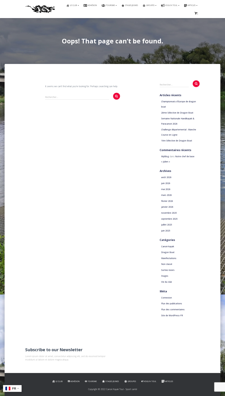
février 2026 (167, 201)
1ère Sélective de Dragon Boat (176, 140)
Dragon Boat (167, 252)
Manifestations (168, 258)
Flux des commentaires (173, 309)
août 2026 (166, 177)
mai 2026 (165, 189)
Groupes (150, 5)
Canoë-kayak (167, 246)
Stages (164, 275)
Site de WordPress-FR (172, 315)
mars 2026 (166, 195)
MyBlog (165, 156)
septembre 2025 (169, 218)
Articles (192, 5)
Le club (73, 5)
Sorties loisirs (167, 270)
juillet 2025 (166, 224)
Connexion (166, 297)
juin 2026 (165, 183)
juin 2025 (165, 230)
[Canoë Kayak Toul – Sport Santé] (40, 9)
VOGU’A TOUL (171, 5)
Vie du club (166, 281)
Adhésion (92, 5)
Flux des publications (171, 303)
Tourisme (110, 5)
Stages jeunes (131, 5)
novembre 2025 (169, 212)
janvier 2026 (167, 206)
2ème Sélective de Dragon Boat (177, 112)
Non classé (166, 264)
